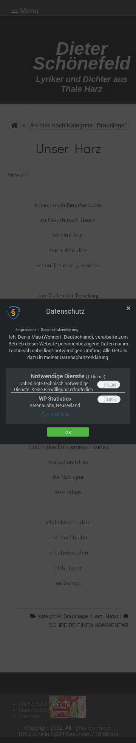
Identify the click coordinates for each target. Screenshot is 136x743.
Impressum (26, 329)
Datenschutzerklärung (60, 329)
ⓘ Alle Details (55, 414)
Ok (68, 432)
